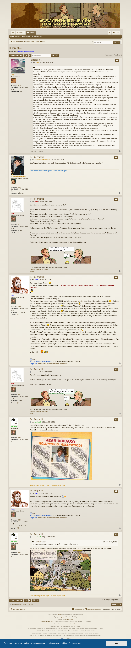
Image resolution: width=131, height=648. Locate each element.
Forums (32, 33)
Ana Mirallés (78, 301)
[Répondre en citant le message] (117, 60)
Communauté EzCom (46, 621)
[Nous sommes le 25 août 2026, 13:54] (92, 41)
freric (12, 213)
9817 (19, 224)
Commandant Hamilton (18, 176)
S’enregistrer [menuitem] (118, 33)
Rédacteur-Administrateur (26, 51)
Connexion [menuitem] (114, 33)
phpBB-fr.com (69, 619)
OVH (75, 623)
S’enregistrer (38, 36)
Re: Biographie (37, 157)
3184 (19, 306)
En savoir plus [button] (74, 643)
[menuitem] (109, 33)
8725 (19, 437)
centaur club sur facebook (39, 269)
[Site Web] (65, 15)
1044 (19, 187)
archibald (14, 426)
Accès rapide (13, 33)
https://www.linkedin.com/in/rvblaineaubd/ (52, 364)
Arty (61, 617)
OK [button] (116, 643)
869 (19, 86)
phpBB (60, 614)
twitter (32, 272)
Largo (13, 75)
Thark (12, 295)
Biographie (15, 48)
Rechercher (16, 36)
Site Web (20, 33)
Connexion (26, 36)
